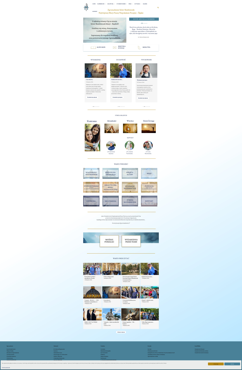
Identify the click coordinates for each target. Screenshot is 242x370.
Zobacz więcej (121, 332)
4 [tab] (96, 106)
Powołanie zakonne (11, 356)
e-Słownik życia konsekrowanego (108, 360)
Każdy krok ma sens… (147, 277)
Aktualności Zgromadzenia (13, 352)
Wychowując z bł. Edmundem (60, 354)
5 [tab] (97, 106)
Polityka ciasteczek (6, 367)
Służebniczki (100, 3)
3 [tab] (95, 106)
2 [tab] (93, 106)
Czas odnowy (107, 300)
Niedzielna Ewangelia (105, 351)
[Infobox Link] (98, 47)
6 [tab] (98, 106)
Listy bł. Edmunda (58, 360)
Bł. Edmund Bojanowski (59, 349)
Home (94, 3)
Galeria (145, 3)
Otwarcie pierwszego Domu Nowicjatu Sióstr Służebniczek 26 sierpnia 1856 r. (130, 278)
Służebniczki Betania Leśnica (201, 351)
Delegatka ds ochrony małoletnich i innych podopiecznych (161, 352)
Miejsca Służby (10, 351)
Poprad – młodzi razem (91, 79)
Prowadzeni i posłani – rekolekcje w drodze (90, 277)
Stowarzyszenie (121, 3)
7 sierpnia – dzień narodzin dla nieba (111, 323)
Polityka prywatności (152, 351)
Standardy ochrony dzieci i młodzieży (156, 354)
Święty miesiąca (104, 356)
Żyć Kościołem (104, 352)
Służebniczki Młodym (199, 349)
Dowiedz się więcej (92, 95)
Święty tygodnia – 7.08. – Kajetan (119, 79)
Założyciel (110, 3)
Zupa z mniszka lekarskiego (144, 80)
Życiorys (56, 351)
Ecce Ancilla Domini (11, 349)
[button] (104, 4)
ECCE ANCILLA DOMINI (144, 19)
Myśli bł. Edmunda (58, 356)
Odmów (232, 364)
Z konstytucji (10, 358)
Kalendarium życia (58, 352)
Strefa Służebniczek (11, 360)
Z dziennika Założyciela (59, 358)
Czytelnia (137, 3)
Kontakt (95, 11)
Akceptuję (216, 364)
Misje (130, 3)
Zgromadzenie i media (153, 356)
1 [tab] (92, 106)
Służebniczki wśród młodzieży (201, 352)
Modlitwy (103, 354)
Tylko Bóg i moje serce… (148, 322)
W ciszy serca (92, 121)
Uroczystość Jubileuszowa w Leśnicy (129, 301)
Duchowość (103, 358)
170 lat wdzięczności (109, 277)
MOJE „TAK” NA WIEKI (90, 322)
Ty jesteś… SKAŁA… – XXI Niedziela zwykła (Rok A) (91, 301)
